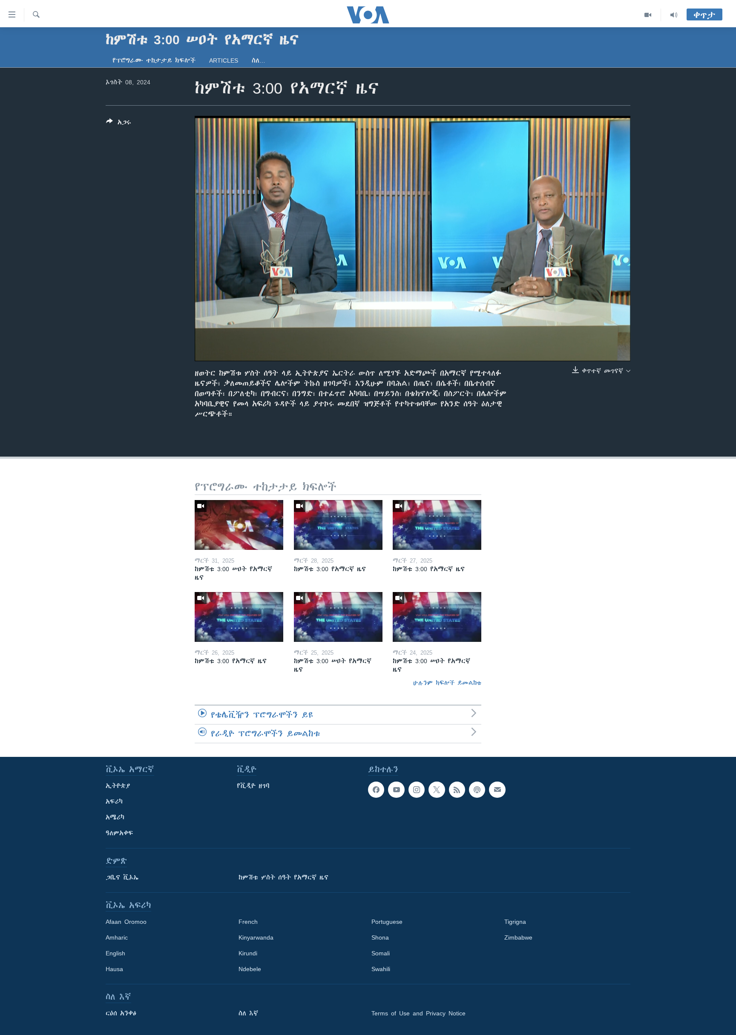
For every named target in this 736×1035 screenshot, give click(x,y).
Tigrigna (515, 922)
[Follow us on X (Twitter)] (436, 790)
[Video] (648, 15)
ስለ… (258, 60)
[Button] (118, 124)
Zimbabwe (518, 937)
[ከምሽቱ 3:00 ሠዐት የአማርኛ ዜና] (239, 525)
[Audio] (674, 15)
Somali (380, 953)
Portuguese (386, 922)
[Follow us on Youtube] (396, 790)
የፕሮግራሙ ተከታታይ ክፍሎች (154, 60)
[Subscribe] (497, 790)
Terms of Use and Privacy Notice (418, 1013)
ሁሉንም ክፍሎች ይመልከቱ (447, 682)
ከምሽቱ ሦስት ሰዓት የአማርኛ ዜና (283, 877)
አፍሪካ (114, 801)
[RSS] (457, 790)
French (248, 922)
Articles (223, 60)
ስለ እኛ (248, 1013)
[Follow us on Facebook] (376, 790)
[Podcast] (477, 790)
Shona (380, 937)
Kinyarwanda (256, 937)
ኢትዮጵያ (118, 786)
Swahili (380, 969)
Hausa (114, 969)
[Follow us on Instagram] (416, 790)
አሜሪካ (115, 817)
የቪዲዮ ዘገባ (253, 786)
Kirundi (248, 953)
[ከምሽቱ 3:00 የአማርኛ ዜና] (338, 525)
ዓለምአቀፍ (119, 833)
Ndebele (250, 969)
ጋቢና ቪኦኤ (122, 877)
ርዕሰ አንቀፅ (121, 1013)
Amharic (117, 937)
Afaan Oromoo (126, 922)
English (115, 953)
